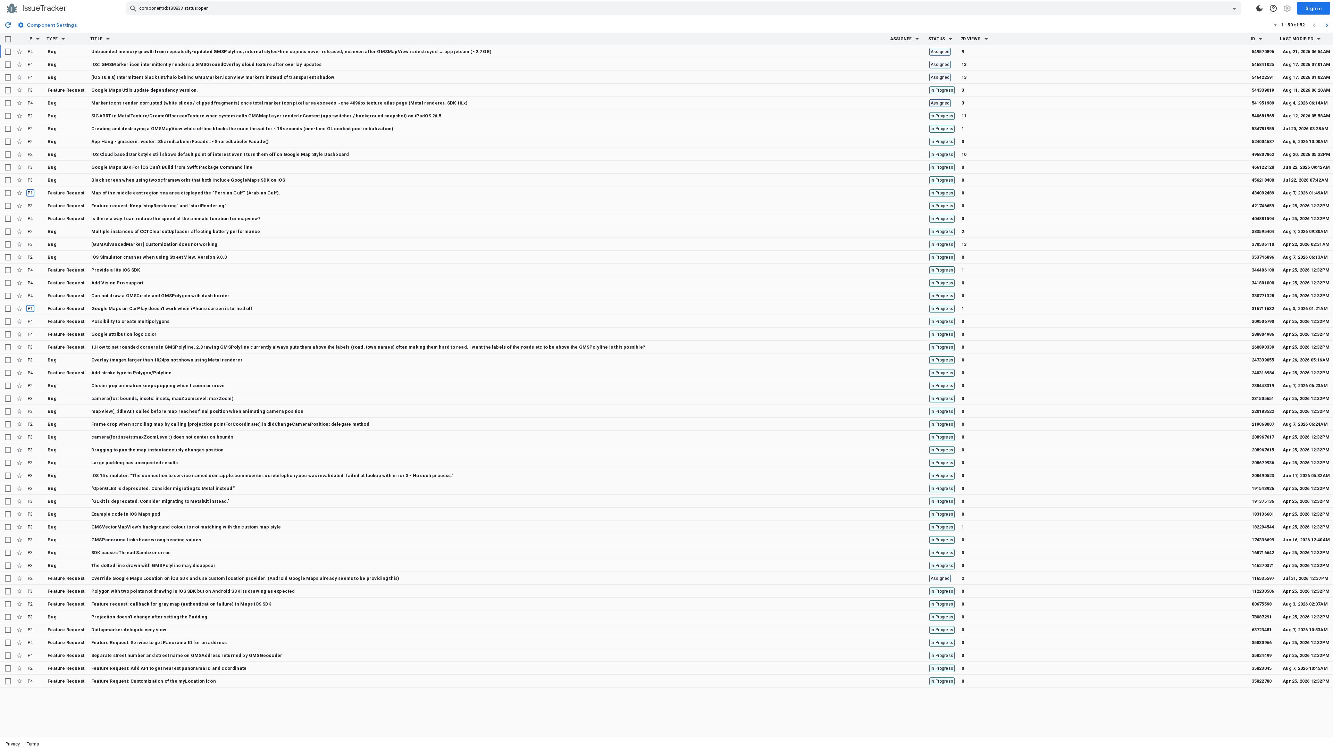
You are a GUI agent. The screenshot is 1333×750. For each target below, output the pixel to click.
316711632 (1263, 308)
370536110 (1263, 244)
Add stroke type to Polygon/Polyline (131, 372)
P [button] (31, 38)
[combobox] (684, 8)
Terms (33, 744)
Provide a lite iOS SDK (115, 270)
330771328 (1263, 295)
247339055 (1263, 359)
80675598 (1262, 604)
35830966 (1262, 642)
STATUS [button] (936, 38)
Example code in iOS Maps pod (125, 514)
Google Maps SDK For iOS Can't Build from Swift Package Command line (171, 167)
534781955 (1263, 128)
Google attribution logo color (124, 334)
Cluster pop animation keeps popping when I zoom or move (158, 385)
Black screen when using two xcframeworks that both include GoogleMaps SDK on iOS (188, 180)
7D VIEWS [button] (971, 38)
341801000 (1263, 282)
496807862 (1263, 154)
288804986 (1263, 334)
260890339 (1263, 347)
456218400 (1263, 180)
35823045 (1262, 668)
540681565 (1263, 115)
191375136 (1263, 501)
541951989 (1263, 103)
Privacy (13, 744)
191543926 (1263, 488)
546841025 (1263, 64)
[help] (1273, 8)
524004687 (1263, 141)
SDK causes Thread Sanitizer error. (131, 552)
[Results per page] (1275, 24)
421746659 (1263, 205)
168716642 (1263, 552)
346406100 (1263, 270)
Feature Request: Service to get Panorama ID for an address (159, 642)
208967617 (1263, 437)
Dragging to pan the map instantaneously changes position (157, 449)
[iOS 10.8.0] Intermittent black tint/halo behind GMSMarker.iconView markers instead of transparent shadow (213, 77)
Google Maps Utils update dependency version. (144, 90)
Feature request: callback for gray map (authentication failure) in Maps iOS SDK (181, 604)
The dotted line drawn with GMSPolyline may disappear (153, 565)
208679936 (1263, 462)
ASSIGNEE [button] (901, 38)
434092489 (1263, 192)
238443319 (1263, 385)
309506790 (1263, 321)
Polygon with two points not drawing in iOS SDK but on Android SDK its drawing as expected (193, 591)
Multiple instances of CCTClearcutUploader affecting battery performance (175, 231)
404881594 (1263, 218)
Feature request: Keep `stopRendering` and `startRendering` (158, 205)
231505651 (1263, 398)
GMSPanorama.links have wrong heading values (146, 539)
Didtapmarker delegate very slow (128, 629)
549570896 (1263, 51)
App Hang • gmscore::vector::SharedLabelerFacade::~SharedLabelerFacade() (180, 141)
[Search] (133, 8)
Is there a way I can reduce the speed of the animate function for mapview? (176, 218)
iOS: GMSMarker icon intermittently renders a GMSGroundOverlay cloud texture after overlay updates (206, 64)
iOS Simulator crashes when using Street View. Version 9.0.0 (159, 257)
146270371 (1263, 565)
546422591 (1263, 77)
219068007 (1263, 424)
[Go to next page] (1327, 25)
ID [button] (1253, 38)
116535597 (1263, 578)
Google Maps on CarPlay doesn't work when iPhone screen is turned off (172, 308)
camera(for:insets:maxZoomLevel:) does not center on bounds (162, 437)
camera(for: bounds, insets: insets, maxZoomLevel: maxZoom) (162, 398)
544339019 (1263, 90)
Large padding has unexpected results (134, 462)
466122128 (1263, 167)
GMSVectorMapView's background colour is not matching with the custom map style (186, 527)
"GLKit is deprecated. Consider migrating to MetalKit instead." (160, 501)
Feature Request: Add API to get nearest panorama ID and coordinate (168, 668)
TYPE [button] (52, 38)
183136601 (1263, 514)
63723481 (1262, 629)
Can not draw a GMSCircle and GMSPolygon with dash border (160, 295)
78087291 (1262, 616)
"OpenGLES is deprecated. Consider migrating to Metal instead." (163, 488)
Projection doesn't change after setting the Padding (149, 616)
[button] (37, 38)
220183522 (1263, 411)
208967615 (1263, 449)
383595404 (1263, 231)
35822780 (1262, 681)
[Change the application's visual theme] (1259, 8)
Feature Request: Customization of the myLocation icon (153, 681)
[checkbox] (8, 39)
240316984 (1263, 372)
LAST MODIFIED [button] (1296, 38)
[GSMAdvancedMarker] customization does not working (154, 244)
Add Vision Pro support (117, 282)
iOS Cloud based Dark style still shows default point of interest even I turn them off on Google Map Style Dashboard (220, 154)
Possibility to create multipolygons (130, 321)
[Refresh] (8, 24)
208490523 (1263, 475)
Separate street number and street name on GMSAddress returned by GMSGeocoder (186, 655)
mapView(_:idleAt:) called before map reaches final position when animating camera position (197, 411)
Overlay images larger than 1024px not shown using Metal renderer (167, 359)
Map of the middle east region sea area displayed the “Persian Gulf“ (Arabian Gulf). (185, 192)
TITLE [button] (96, 38)
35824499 (1262, 655)
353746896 (1263, 257)
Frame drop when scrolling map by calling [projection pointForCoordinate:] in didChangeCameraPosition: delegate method (230, 424)
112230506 (1263, 591)
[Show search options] (1234, 8)
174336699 (1263, 539)
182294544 (1263, 527)
